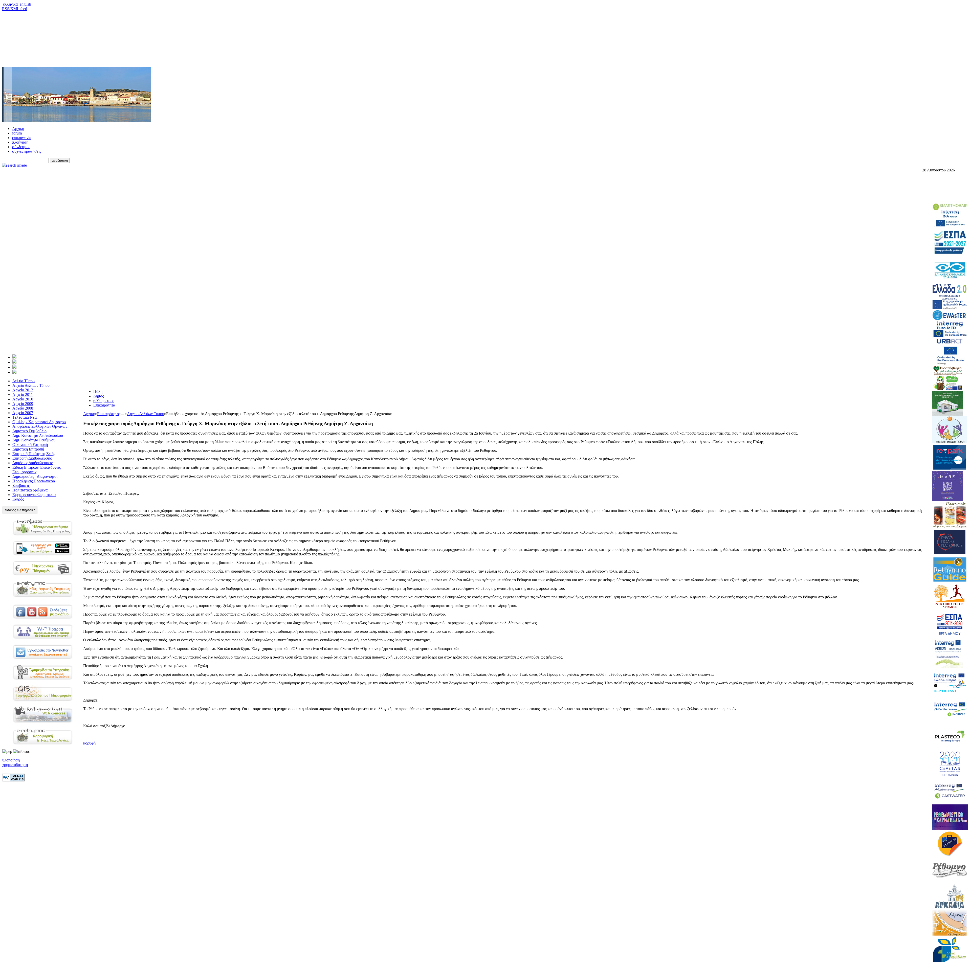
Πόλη (97, 391)
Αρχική (18, 128)
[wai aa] (13, 780)
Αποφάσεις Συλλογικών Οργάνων (39, 426)
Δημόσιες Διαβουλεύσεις (32, 463)
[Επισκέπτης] (14, 362)
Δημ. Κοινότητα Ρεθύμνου (33, 440)
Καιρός (18, 499)
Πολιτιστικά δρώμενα (30, 490)
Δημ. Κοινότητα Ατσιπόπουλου (37, 435)
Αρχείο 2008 (22, 408)
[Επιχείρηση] (14, 367)
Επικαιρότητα (104, 405)
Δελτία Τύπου (23, 381)
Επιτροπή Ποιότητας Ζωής (33, 454)
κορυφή (89, 743)
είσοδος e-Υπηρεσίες (20, 510)
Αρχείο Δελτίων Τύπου (31, 385)
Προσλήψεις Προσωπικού (33, 481)
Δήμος (98, 396)
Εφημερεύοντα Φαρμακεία (34, 494)
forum (17, 133)
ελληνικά (10, 4)
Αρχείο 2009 (22, 403)
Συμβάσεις (21, 485)
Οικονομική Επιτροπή (30, 444)
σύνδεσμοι (21, 147)
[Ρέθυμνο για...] (14, 372)
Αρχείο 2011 (22, 394)
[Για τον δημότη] (14, 357)
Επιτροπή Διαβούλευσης (32, 458)
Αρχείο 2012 (22, 390)
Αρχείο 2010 (22, 399)
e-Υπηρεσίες (103, 400)
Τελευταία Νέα (24, 417)
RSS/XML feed (14, 9)
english (25, 4)
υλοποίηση (11, 760)
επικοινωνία (21, 138)
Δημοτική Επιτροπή (28, 449)
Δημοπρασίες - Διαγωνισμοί (34, 476)
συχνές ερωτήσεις (26, 151)
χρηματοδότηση (15, 764)
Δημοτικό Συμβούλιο (29, 431)
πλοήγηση (20, 142)
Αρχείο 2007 (22, 413)
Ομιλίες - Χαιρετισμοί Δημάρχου (39, 422)
